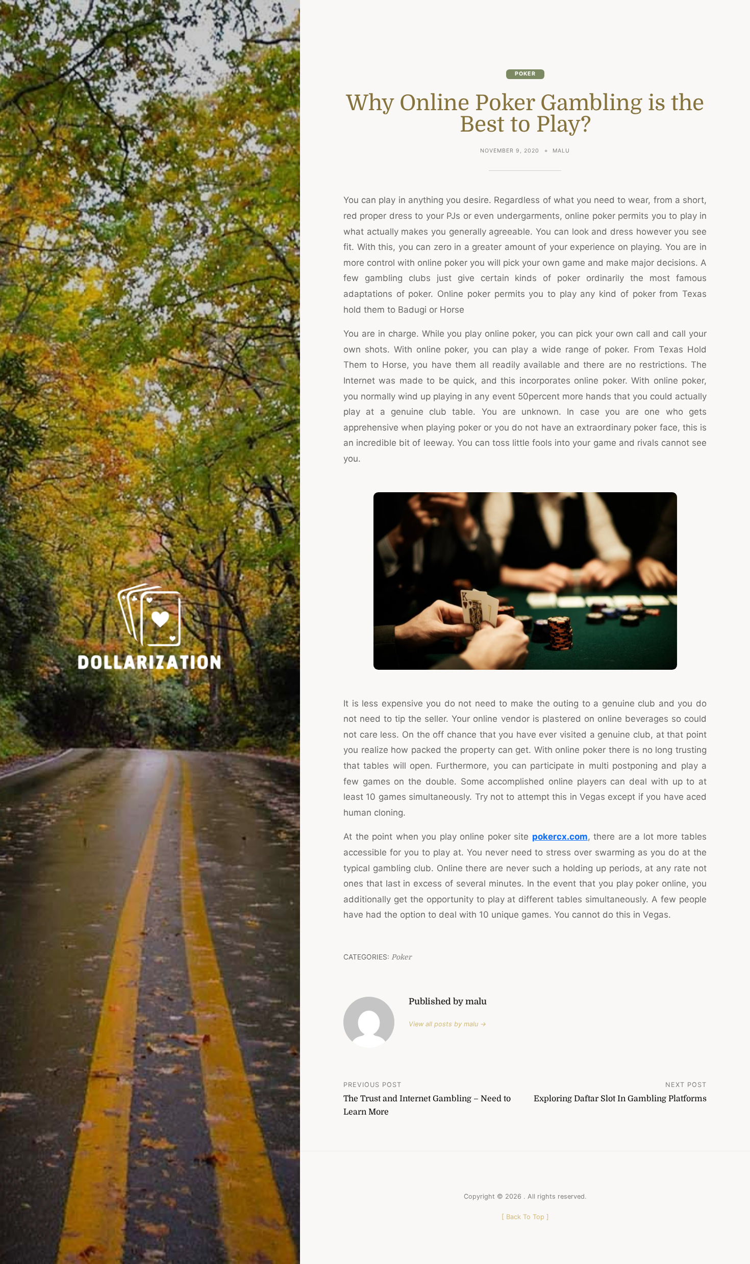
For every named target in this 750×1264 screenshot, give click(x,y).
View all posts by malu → (447, 1024)
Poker (525, 73)
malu (561, 150)
